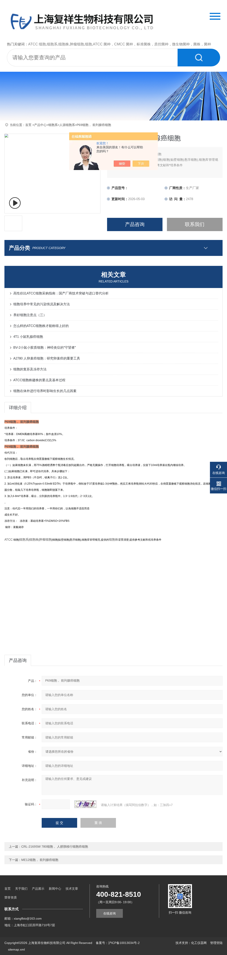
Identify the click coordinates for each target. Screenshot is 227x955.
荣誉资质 (10, 897)
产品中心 (40, 125)
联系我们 (194, 224)
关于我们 (21, 888)
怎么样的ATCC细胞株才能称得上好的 (41, 326)
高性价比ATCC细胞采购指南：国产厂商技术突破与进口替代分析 (61, 293)
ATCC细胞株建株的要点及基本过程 (39, 380)
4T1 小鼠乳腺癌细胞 (28, 336)
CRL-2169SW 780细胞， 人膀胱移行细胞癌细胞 (54, 846)
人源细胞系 (67, 125)
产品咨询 (135, 224)
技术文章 (72, 888)
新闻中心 (55, 888)
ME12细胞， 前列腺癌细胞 (39, 860)
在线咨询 (109, 913)
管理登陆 (216, 943)
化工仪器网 (199, 943)
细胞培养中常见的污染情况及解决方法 (41, 304)
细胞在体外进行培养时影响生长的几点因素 (44, 391)
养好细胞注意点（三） (30, 315)
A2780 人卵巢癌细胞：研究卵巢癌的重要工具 (46, 358)
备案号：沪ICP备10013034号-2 (118, 943)
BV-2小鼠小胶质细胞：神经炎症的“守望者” (44, 347)
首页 (28, 125)
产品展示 (38, 888)
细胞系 (53, 125)
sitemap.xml (16, 949)
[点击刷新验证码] (85, 804)
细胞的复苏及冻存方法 (30, 369)
